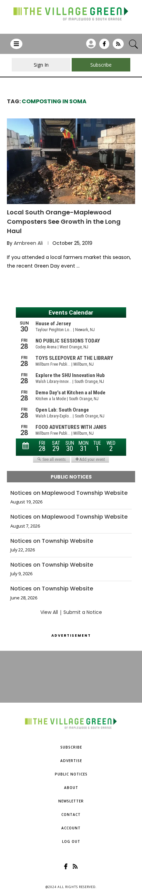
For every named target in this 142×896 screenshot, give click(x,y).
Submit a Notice (82, 612)
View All (49, 612)
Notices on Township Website (51, 541)
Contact (71, 814)
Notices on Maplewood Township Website (69, 493)
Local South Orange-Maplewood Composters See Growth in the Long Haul (64, 221)
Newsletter (71, 801)
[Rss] (118, 46)
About (71, 787)
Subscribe (71, 747)
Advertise (71, 760)
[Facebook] (104, 46)
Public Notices (71, 774)
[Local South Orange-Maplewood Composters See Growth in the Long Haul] (71, 161)
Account (71, 828)
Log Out (71, 841)
